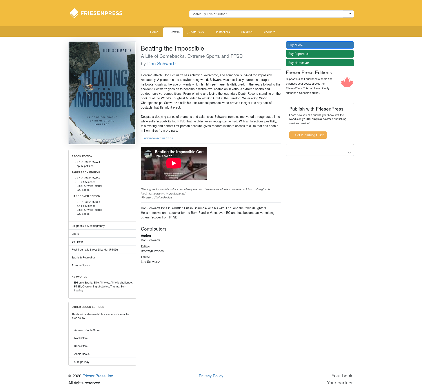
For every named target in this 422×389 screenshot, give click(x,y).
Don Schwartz (162, 63)
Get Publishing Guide (309, 135)
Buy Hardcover (299, 62)
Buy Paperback (299, 53)
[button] (267, 32)
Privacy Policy (211, 375)
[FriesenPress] (99, 13)
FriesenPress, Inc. (98, 375)
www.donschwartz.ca (158, 138)
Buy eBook (296, 45)
